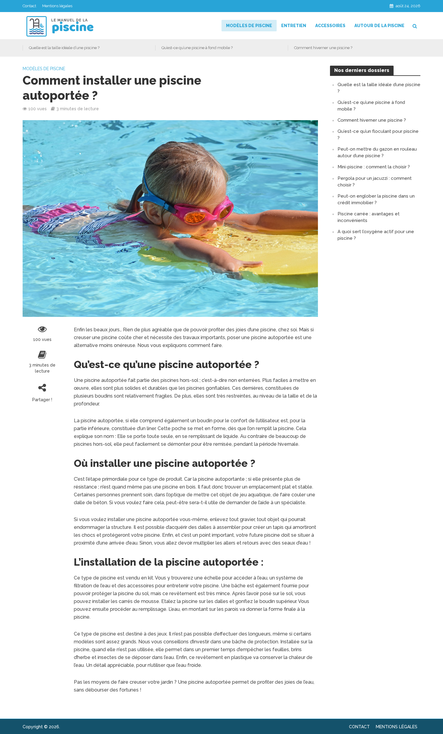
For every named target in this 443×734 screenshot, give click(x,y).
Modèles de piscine (249, 25)
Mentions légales (57, 6)
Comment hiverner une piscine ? (323, 47)
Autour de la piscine (379, 25)
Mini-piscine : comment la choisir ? (374, 167)
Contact (29, 6)
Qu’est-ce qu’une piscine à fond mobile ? (197, 47)
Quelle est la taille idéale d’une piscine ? (64, 47)
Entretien (293, 25)
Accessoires (330, 25)
